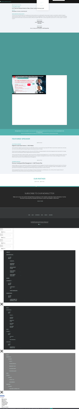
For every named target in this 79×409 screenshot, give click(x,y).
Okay (51, 408)
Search (1, 228)
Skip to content (2, 395)
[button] (78, 1)
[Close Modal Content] (1, 304)
